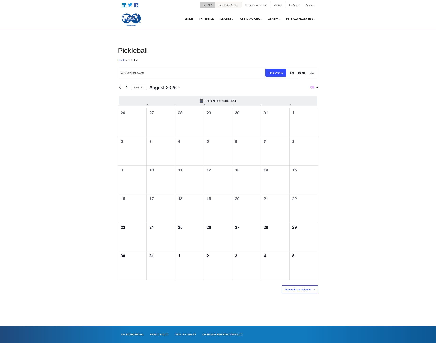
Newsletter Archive (228, 5)
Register (310, 5)
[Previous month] (120, 87)
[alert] (218, 101)
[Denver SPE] (131, 19)
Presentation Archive (256, 5)
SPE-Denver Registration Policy (222, 334)
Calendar (206, 19)
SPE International (132, 334)
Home (189, 19)
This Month (139, 87)
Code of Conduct (185, 334)
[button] (313, 87)
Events (121, 60)
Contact (278, 5)
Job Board (294, 5)
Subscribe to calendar (298, 289)
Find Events (276, 72)
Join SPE (208, 5)
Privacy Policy (159, 334)
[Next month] (126, 87)
